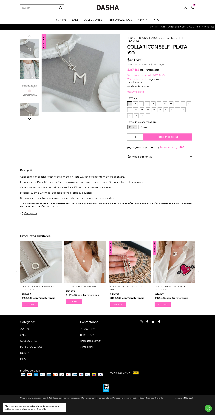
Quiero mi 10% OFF (84, 73)
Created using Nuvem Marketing (84, 87)
